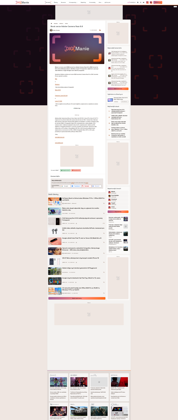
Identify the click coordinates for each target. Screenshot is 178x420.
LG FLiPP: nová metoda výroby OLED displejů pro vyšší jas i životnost (115, 241)
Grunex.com (111, 222)
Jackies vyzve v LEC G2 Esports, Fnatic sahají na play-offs (57, 418)
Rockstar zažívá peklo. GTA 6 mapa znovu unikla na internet (116, 219)
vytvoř (86, 182)
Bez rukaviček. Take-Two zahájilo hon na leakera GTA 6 (78, 388)
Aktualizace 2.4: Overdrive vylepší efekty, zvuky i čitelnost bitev (116, 248)
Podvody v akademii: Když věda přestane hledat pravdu (115, 226)
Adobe (66, 23)
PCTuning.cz (111, 229)
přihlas (72, 182)
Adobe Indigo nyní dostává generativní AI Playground (79, 268)
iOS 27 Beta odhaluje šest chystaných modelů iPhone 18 (80, 258)
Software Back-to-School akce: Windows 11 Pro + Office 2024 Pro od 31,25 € (83, 199)
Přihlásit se (158, 2)
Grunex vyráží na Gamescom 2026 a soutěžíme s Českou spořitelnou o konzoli (58, 398)
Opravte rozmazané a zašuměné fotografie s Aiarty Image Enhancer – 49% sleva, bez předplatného (81, 249)
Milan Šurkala (56, 30)
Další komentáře (118, 88)
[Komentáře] (100, 30)
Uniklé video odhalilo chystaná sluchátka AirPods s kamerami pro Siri (83, 229)
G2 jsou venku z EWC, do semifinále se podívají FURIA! (58, 393)
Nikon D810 (58, 90)
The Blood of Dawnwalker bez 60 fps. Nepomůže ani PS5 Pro (78, 393)
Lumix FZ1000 (58, 101)
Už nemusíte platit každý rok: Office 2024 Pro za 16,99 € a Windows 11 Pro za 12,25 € (81, 289)
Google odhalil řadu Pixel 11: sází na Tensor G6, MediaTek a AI (81, 238)
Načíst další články (77, 298)
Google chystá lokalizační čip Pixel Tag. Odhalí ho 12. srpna (81, 278)
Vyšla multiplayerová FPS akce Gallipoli (118, 393)
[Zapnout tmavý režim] (151, 2)
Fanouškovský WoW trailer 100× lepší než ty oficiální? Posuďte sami (78, 397)
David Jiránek (65, 213)
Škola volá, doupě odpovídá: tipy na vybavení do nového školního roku (80, 209)
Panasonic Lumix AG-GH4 (61, 95)
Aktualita (56, 23)
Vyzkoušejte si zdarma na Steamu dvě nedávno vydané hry (115, 234)
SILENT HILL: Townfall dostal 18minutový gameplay (117, 388)
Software (61, 23)
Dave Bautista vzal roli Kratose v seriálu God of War (118, 397)
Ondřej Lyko (64, 223)
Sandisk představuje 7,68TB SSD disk (98, 393)
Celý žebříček (118, 211)
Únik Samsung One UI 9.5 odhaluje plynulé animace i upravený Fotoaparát (82, 219)
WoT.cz (110, 251)
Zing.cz (110, 237)
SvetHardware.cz (112, 244)
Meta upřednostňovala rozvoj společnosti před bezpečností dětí (98, 397)
